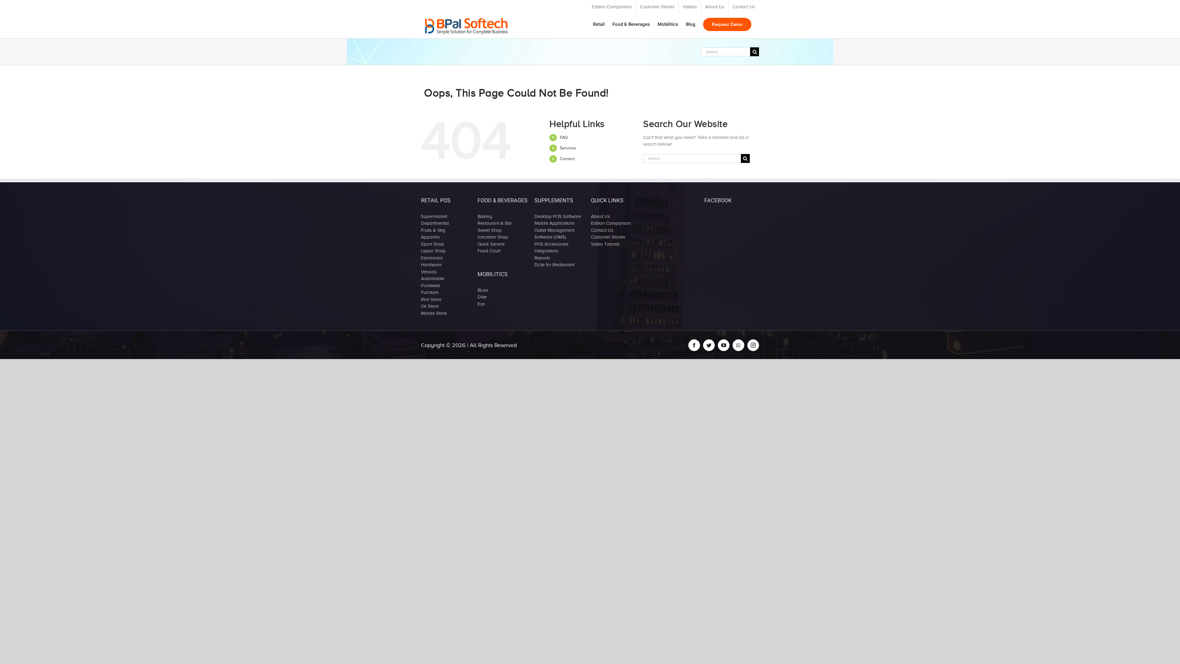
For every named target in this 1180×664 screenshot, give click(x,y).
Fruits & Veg (433, 230)
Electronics (432, 257)
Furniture (430, 292)
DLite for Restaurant (554, 264)
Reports (542, 257)
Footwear (430, 285)
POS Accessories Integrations (551, 248)
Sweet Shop (490, 230)
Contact (567, 158)
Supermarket (434, 216)
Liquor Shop (433, 250)
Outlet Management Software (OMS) (554, 234)
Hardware (431, 264)
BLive (483, 290)
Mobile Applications (554, 223)
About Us (600, 216)
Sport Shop (432, 244)
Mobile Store (434, 313)
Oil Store (430, 306)
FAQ (564, 137)
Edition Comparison (611, 223)
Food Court (489, 250)
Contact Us (602, 230)
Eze (481, 304)
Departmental (435, 223)
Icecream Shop (493, 237)
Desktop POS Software (557, 216)
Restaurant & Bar (495, 223)
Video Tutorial (605, 244)
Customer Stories (608, 237)
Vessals (429, 271)
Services (568, 148)
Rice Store (431, 299)
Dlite (482, 296)
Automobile (432, 278)
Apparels (430, 237)
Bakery (485, 216)
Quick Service (491, 244)
